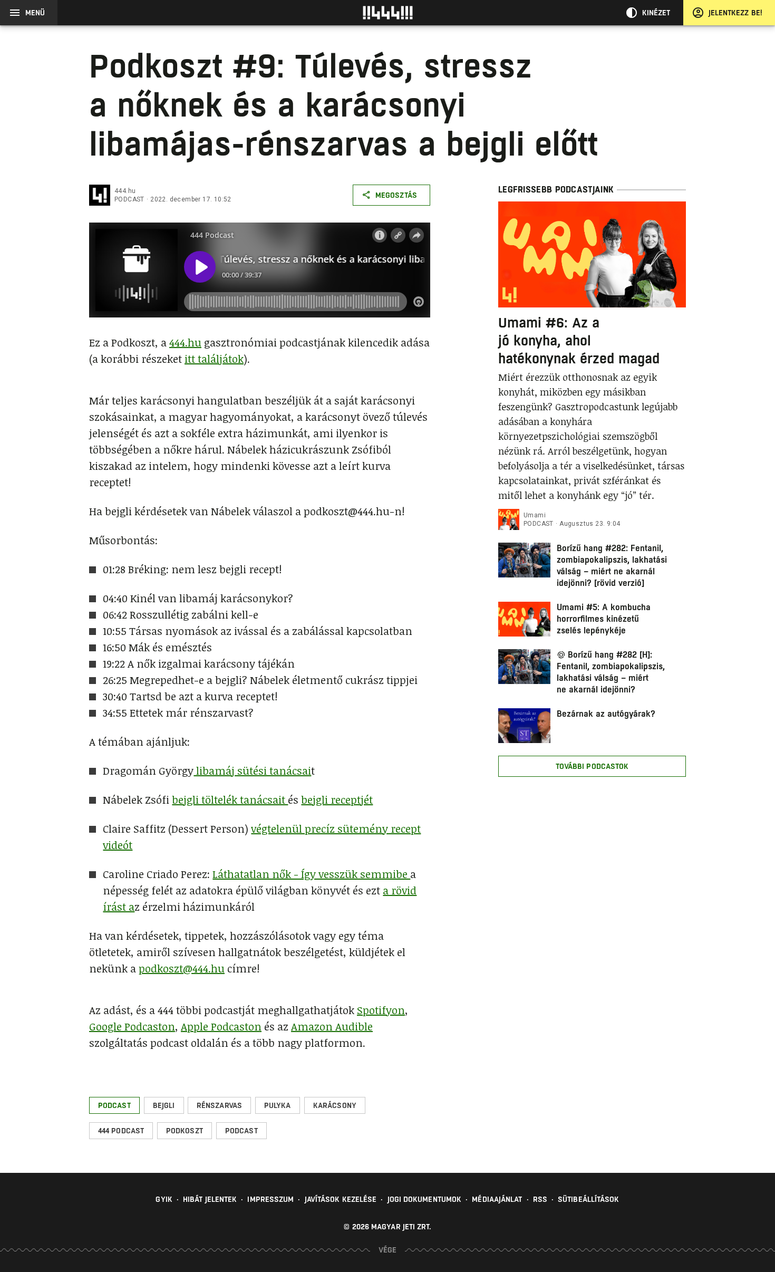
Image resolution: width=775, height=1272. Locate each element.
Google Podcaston (132, 1026)
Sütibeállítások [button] (588, 1199)
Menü (35, 12)
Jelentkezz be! (735, 12)
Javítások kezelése (341, 1199)
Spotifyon (381, 1010)
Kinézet (656, 12)
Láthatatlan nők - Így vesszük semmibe (311, 873)
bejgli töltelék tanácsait (230, 799)
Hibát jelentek (210, 1199)
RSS (540, 1199)
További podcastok (592, 766)
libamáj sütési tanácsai (252, 770)
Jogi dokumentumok (425, 1199)
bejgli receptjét (337, 799)
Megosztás (396, 195)
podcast (129, 199)
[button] (114, 1105)
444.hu (124, 191)
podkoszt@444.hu (182, 968)
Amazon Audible (332, 1026)
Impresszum (270, 1199)
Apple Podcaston (221, 1026)
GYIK (164, 1199)
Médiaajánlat (497, 1199)
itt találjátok (214, 358)
